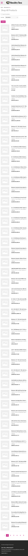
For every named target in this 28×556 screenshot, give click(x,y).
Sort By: (2, 17)
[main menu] (2, 2)
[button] (11, 17)
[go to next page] (23, 535)
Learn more (4, 553)
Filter (3, 21)
